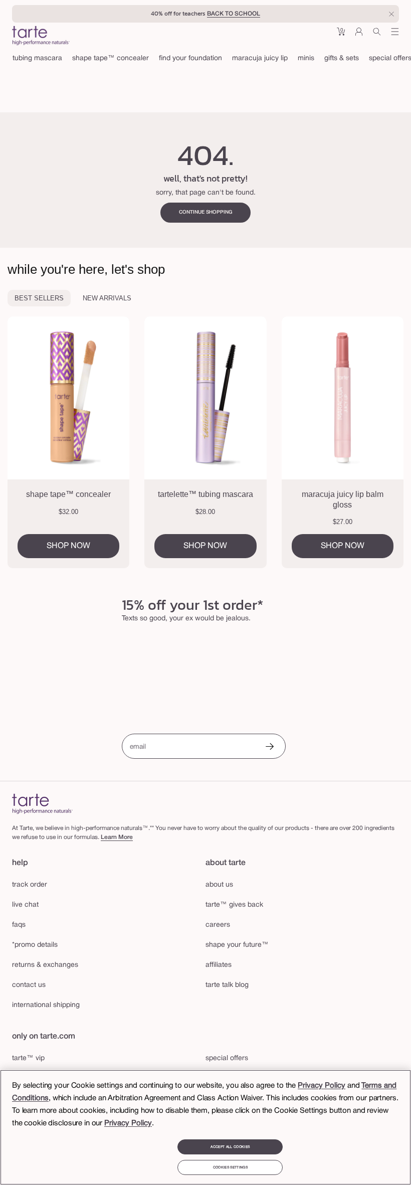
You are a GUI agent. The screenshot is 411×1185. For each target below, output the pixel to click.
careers (218, 925)
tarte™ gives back (234, 905)
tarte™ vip (28, 1058)
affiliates (219, 965)
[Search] (377, 35)
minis (306, 58)
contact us (29, 985)
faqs (19, 925)
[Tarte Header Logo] (41, 37)
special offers (227, 1058)
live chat (25, 905)
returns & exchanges (45, 965)
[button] (341, 35)
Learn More (117, 837)
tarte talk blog (227, 985)
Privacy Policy (321, 1085)
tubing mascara (37, 58)
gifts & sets (341, 58)
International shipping (46, 1005)
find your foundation (190, 58)
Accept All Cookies (230, 1146)
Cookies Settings (230, 1167)
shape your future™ (237, 945)
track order (29, 885)
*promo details (35, 945)
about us (219, 885)
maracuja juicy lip (260, 58)
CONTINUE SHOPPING (206, 212)
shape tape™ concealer (110, 58)
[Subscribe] (269, 747)
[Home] (42, 803)
